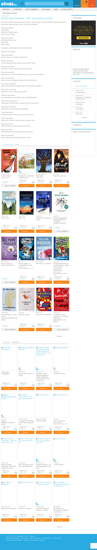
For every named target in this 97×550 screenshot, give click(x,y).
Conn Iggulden (22, 463)
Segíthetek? (77, 5)
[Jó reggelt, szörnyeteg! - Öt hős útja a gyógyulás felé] (26, 396)
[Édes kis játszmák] (61, 395)
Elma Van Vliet (39, 371)
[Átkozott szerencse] (61, 160)
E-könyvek (17, 9)
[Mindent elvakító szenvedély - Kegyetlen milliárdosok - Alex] (9, 440)
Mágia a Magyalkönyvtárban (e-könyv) (8, 422)
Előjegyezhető (66, 9)
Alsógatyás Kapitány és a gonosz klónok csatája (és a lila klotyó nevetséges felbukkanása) (61, 267)
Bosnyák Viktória (5, 174)
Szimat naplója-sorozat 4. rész (26, 268)
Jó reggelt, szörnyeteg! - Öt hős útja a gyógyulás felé (26, 422)
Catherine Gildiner (23, 419)
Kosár (85, 3)
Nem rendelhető (10, 186)
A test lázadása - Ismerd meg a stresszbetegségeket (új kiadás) (9, 317)
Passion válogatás (57, 422)
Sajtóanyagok (20, 536)
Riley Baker (56, 174)
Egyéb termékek (31, 9)
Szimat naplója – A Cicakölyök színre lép (25, 264)
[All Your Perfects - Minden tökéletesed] (9, 248)
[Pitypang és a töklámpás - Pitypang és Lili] (26, 160)
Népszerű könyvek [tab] (8, 144)
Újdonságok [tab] (6, 342)
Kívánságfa (39, 176)
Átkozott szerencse (59, 176)
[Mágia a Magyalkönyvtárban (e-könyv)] (9, 396)
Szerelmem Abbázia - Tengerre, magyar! (43, 509)
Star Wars (46, 9)
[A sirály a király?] (9, 160)
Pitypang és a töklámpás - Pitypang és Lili (26, 176)
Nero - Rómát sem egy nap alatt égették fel (26, 465)
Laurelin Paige (4, 463)
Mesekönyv (56, 463)
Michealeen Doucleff (41, 419)
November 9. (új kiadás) (43, 263)
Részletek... (76, 75)
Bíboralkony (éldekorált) (8, 508)
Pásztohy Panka (22, 174)
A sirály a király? (6, 176)
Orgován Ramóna (5, 506)
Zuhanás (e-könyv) (59, 373)
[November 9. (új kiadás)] (44, 248)
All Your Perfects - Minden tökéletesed (7, 264)
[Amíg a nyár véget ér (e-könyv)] (26, 348)
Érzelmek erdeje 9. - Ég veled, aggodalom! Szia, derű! (43, 466)
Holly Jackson (56, 312)
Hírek (26, 536)
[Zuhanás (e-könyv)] (61, 348)
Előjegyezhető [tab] (15, 342)
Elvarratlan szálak (24, 314)
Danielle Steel (4, 216)
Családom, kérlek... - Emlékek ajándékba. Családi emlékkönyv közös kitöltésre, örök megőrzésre (43, 377)
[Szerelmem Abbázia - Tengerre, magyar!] (44, 483)
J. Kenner (55, 419)
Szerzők (8, 536)
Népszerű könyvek (10, 13)
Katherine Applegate (41, 174)
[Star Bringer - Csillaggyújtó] (9, 348)
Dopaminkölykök (41, 421)
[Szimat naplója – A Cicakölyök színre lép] (26, 248)
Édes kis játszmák (59, 421)
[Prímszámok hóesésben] (44, 299)
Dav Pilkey (21, 261)
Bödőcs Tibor (39, 312)
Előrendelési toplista (34, 538)
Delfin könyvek (39, 177)
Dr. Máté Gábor (4, 312)
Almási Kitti (21, 312)
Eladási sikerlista (57, 538)
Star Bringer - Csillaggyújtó (5, 373)
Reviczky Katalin (40, 506)
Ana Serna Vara (39, 463)
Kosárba (25, 186)
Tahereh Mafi (22, 506)
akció (56, 9)
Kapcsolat (32, 536)
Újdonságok (24, 538)
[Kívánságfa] (44, 160)
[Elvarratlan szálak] (26, 299)
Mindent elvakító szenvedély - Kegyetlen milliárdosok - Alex (8, 466)
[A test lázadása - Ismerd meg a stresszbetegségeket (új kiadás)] (9, 299)
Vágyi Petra (56, 216)
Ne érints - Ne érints (25, 508)
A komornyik (5, 218)
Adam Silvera (39, 216)
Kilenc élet (22, 218)
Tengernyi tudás (5, 177)
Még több (59, 336)
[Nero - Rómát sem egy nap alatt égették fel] (26, 440)
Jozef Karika (56, 371)
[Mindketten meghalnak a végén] (44, 202)
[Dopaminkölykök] (44, 395)
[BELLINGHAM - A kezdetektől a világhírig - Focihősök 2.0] (61, 484)
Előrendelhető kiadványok (12, 538)
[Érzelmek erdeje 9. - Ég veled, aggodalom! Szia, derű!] (44, 440)
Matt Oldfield (56, 506)
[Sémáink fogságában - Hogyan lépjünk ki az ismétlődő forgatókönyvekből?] (61, 202)
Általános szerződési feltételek (14, 540)
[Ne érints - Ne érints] (26, 482)
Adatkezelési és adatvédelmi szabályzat (34, 540)
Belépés (92, 5)
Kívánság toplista (46, 538)
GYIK (13, 536)
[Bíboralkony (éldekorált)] (9, 483)
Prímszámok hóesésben (44, 314)
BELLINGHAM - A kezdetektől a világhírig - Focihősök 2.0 (61, 510)
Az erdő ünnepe (58, 465)
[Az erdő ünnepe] (61, 439)
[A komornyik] (9, 202)
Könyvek (6, 9)
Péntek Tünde (22, 371)
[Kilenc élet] (26, 202)
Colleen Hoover (4, 261)
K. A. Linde (3, 419)
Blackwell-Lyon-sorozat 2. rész (60, 424)
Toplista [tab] (17, 144)
